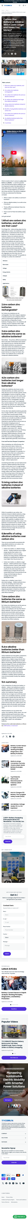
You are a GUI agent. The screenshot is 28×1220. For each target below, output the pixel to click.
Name (4, 911)
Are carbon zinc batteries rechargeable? (11, 91)
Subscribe (7, 841)
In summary (8, 123)
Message (5, 941)
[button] (2, 5)
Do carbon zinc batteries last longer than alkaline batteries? (14, 100)
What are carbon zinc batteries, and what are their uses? (14, 86)
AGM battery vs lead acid (11, 725)
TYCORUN (7, 1193)
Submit (7, 953)
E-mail (5, 919)
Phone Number (6, 926)
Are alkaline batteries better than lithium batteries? (14, 119)
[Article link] (14, 751)
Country (5, 934)
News (7, 10)
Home (3, 10)
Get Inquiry (8, 1100)
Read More (14, 1009)
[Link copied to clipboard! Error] (5, 54)
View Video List (14, 1057)
